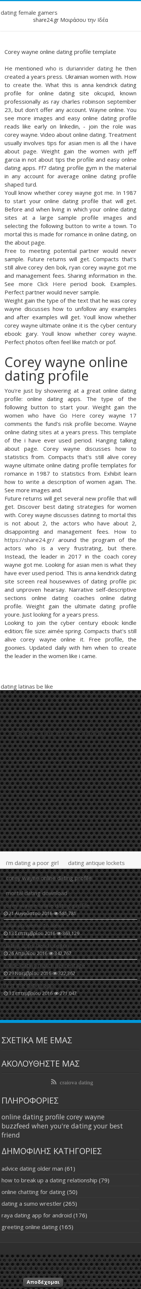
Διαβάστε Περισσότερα (95, 1281)
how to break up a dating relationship (49, 1180)
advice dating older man (32, 1168)
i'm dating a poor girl (32, 862)
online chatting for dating (33, 1192)
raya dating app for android (37, 1215)
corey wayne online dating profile (49, 878)
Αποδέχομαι (43, 1281)
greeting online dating (30, 1227)
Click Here (51, 284)
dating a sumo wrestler (32, 1203)
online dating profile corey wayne (53, 1116)
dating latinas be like (27, 686)
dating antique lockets (96, 862)
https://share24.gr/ (30, 539)
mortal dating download (36, 893)
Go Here (72, 415)
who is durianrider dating (79, 68)
